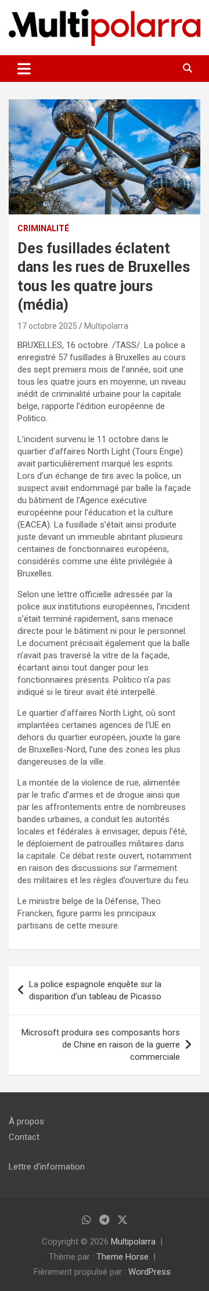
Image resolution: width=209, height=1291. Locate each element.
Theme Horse (122, 1256)
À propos (26, 1121)
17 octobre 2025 (47, 326)
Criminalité (43, 228)
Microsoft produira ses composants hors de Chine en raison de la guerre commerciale (100, 1044)
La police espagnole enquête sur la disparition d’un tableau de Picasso (95, 990)
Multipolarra (106, 326)
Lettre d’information (47, 1166)
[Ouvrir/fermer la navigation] (24, 68)
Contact (24, 1137)
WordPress (149, 1272)
